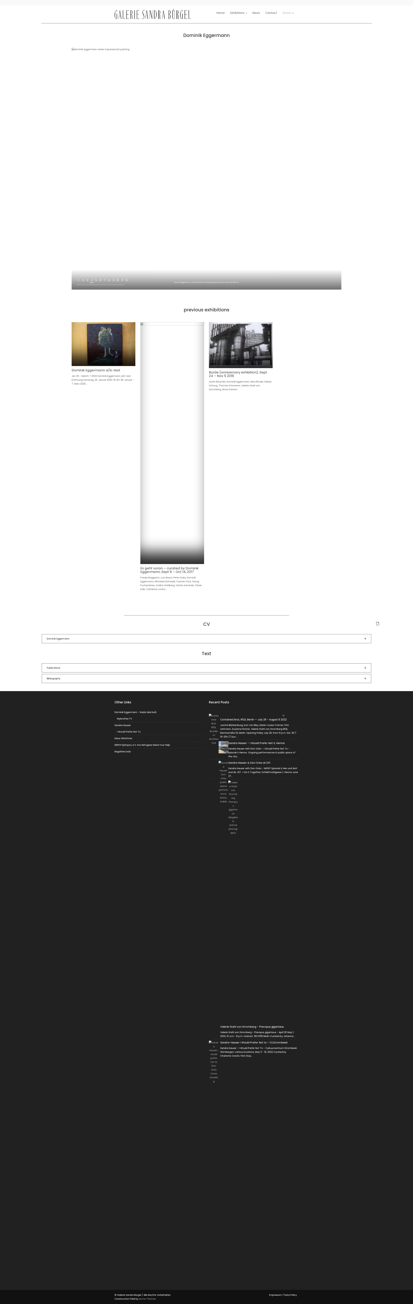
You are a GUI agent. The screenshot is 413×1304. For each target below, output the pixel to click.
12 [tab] (127, 280)
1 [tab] (78, 280)
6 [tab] (100, 280)
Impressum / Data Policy (283, 1295)
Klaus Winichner (123, 738)
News (256, 13)
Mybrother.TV (124, 718)
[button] (206, 638)
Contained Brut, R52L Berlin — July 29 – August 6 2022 (253, 719)
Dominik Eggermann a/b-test (96, 370)
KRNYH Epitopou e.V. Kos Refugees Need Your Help (142, 745)
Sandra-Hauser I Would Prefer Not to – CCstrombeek (254, 1042)
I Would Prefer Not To (129, 731)
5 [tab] (96, 280)
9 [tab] (113, 280)
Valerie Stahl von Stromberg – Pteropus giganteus (252, 1027)
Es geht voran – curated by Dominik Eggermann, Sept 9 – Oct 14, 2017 (169, 570)
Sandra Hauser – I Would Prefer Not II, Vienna (256, 743)
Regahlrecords (123, 751)
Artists (286, 13)
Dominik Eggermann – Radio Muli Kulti (135, 712)
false (328, 283)
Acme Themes (147, 1298)
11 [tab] (122, 280)
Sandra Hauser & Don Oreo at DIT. (249, 763)
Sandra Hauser (123, 725)
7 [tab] (105, 280)
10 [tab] (118, 280)
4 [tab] (92, 280)
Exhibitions (237, 13)
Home (221, 13)
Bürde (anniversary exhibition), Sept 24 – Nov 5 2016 (238, 374)
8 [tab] (109, 280)
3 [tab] (87, 280)
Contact (271, 13)
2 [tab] (83, 280)
